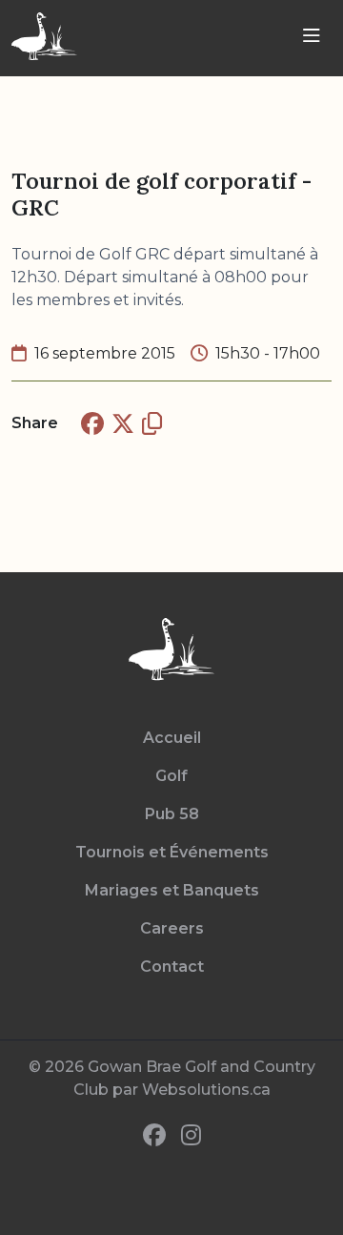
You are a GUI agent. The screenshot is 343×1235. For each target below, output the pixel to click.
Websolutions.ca (206, 1090)
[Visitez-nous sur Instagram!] (191, 1136)
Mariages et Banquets (172, 890)
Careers (172, 928)
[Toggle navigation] (312, 36)
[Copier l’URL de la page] (152, 423)
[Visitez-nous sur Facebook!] (154, 1136)
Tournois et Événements (172, 852)
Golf (171, 776)
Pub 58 (172, 814)
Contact (172, 966)
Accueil (172, 738)
